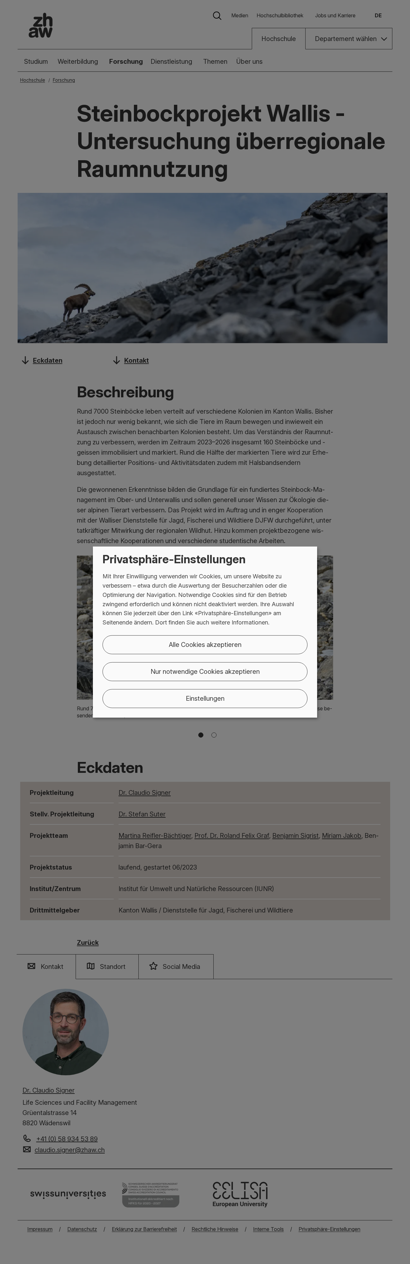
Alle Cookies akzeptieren (205, 645)
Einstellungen (205, 698)
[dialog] (205, 632)
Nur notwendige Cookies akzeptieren (205, 671)
